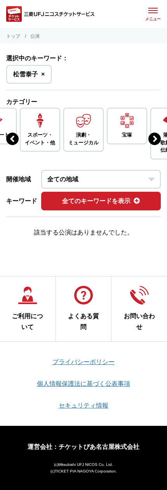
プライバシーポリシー (83, 362)
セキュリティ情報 (83, 405)
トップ (13, 36)
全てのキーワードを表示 (96, 201)
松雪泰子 (29, 77)
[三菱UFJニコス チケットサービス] (50, 14)
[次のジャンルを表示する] (154, 139)
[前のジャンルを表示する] (12, 139)
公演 (35, 36)
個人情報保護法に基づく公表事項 (83, 383)
